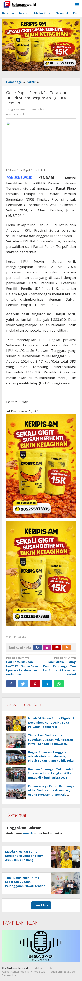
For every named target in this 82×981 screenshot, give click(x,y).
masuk (28, 833)
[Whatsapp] (59, 683)
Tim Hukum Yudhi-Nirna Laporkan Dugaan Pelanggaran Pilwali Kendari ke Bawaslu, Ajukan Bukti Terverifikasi (25, 886)
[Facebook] (37, 647)
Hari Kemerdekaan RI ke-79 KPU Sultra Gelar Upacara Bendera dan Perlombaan (22, 666)
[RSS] (66, 647)
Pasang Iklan (10, 975)
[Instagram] (47, 647)
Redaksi (37, 968)
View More (41, 905)
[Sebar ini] (11, 683)
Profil (49, 968)
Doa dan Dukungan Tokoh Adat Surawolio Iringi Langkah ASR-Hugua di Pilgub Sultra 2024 (50, 773)
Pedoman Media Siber (62, 971)
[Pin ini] (35, 683)
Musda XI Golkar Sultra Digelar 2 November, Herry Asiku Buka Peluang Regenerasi (51, 722)
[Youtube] (57, 647)
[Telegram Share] (47, 683)
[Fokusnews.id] (20, 4)
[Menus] (77, 5)
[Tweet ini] (23, 683)
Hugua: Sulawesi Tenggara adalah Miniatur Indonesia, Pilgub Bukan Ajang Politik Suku (51, 756)
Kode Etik (39, 971)
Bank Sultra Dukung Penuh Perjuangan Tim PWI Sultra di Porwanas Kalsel (59, 666)
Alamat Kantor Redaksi (15, 971)
